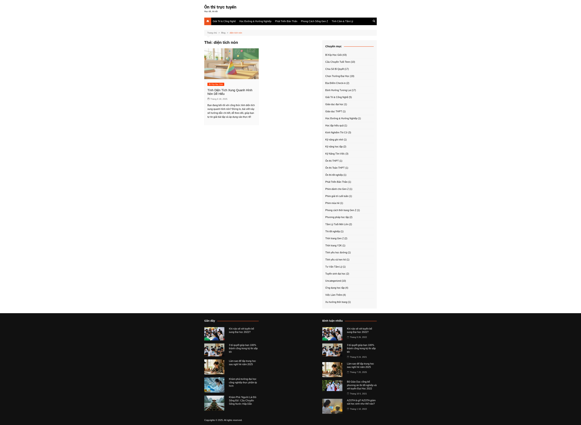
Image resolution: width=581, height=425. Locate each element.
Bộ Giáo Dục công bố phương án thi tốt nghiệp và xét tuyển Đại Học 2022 (362, 385)
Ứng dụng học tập (335, 288)
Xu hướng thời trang (336, 302)
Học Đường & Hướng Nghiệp (255, 21)
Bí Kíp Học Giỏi (216, 84)
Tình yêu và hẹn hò (335, 259)
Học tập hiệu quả (334, 125)
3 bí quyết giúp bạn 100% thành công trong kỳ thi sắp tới (243, 348)
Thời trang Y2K (333, 245)
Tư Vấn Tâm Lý (333, 266)
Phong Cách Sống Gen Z (314, 21)
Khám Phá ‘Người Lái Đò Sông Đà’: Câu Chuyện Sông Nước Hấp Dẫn (242, 400)
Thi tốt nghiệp (332, 231)
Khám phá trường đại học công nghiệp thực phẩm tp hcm (243, 382)
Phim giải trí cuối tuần (336, 196)
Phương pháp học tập (337, 217)
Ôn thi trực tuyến (220, 7)
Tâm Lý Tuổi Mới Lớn (336, 224)
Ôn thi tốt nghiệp (334, 175)
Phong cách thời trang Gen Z (340, 210)
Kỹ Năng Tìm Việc (335, 153)
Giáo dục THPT (333, 111)
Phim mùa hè (332, 203)
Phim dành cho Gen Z (337, 189)
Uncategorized (333, 281)
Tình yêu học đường (336, 252)
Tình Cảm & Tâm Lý (342, 21)
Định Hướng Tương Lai (338, 90)
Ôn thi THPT (332, 161)
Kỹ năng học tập (334, 146)
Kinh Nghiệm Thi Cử (336, 132)
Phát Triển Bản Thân (286, 21)
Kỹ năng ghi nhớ (334, 139)
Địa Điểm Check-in (335, 83)
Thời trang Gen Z (334, 238)
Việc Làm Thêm (333, 295)
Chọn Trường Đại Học (337, 76)
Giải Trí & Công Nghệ (224, 21)
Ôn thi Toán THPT (335, 168)
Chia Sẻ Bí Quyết (334, 69)
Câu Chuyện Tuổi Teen (337, 62)
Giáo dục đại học (334, 104)
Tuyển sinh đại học (335, 273)
